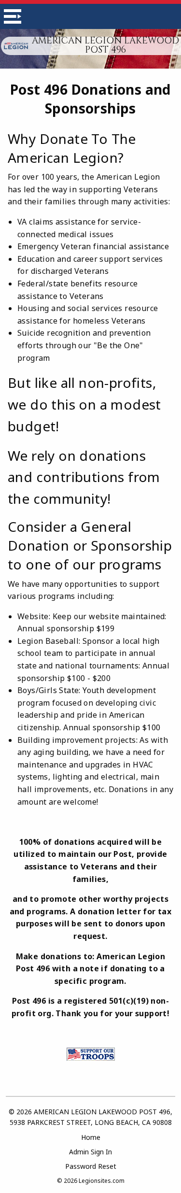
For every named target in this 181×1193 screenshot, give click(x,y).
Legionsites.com (102, 1181)
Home (90, 1137)
